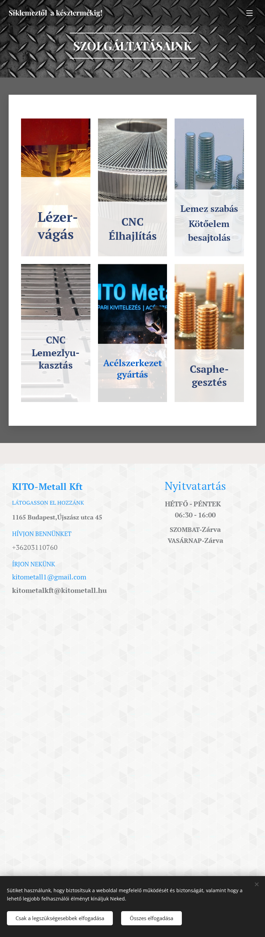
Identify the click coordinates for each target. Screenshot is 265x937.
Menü (249, 13)
